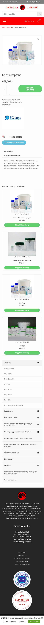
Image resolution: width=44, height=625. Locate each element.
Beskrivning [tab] (8, 152)
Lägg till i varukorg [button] (22, 225)
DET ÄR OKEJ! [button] (34, 621)
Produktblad (16, 136)
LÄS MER (22, 621)
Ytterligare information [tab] (12, 155)
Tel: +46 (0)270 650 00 (22, 539)
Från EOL (10, 27)
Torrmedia (18, 102)
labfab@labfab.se (24, 542)
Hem (3, 27)
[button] (4, 20)
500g (9, 104)
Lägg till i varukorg (30, 89)
